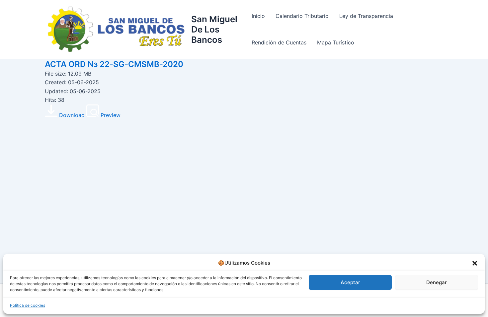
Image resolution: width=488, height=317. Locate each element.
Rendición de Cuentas (279, 42)
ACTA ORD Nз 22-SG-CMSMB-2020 (114, 64)
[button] (474, 263)
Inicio (258, 16)
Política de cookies (27, 305)
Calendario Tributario (302, 16)
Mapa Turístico (335, 42)
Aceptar (350, 282)
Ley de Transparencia (366, 16)
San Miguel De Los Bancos (214, 29)
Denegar (436, 282)
